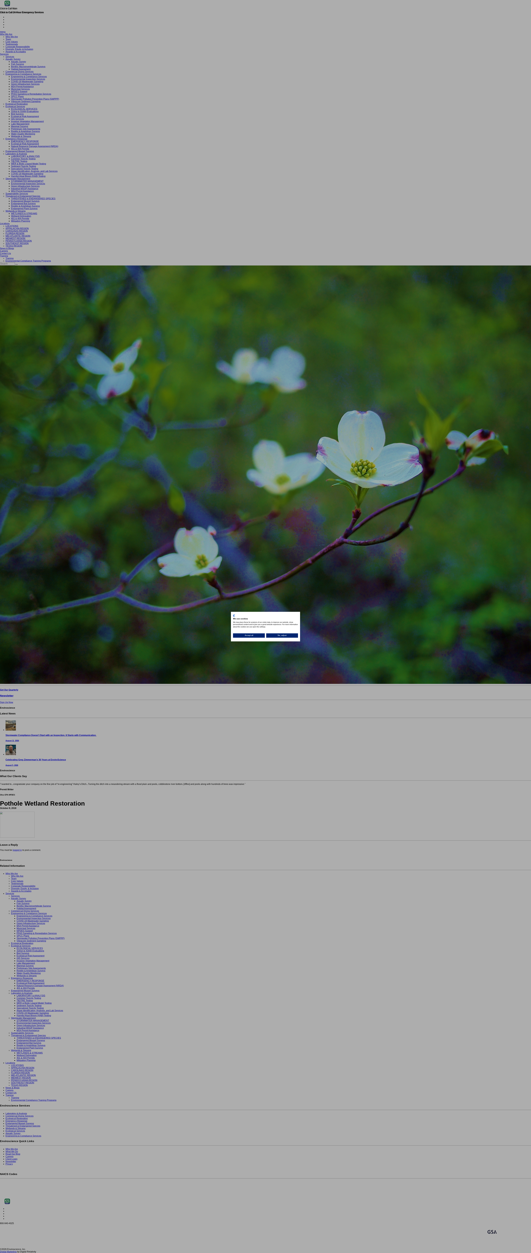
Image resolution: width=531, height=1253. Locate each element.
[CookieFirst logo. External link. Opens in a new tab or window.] (234, 615)
